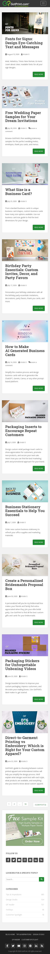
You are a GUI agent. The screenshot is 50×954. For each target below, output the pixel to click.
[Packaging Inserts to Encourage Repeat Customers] (25, 411)
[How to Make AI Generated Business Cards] (25, 331)
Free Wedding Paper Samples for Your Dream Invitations (23, 116)
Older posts (40, 805)
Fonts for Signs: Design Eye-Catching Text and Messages (24, 42)
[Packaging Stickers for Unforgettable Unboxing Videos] (25, 645)
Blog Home (10, 934)
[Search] (41, 879)
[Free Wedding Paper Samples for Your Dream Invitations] (25, 97)
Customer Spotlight (14, 914)
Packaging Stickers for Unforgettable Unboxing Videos (22, 664)
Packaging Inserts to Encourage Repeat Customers (23, 430)
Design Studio (11, 899)
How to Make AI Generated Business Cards (25, 350)
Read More (38, 74)
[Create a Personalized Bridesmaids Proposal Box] (25, 565)
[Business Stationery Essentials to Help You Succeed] (25, 491)
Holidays (9, 909)
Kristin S (26, 54)
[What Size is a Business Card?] (25, 174)
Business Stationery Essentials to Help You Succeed (25, 510)
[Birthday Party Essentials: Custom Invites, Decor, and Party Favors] (25, 250)
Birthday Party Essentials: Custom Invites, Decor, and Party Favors (21, 271)
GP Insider (10, 904)
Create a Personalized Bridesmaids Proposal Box (24, 584)
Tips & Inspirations (13, 894)
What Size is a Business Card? (18, 191)
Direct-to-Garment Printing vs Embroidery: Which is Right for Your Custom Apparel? (24, 745)
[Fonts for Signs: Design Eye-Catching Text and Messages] (25, 23)
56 (25, 804)
